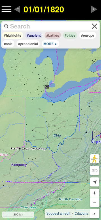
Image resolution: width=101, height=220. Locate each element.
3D (95, 170)
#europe (87, 35)
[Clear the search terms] (94, 26)
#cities (70, 35)
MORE (48, 43)
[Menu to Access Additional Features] (6, 9)
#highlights (12, 35)
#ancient (34, 35)
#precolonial (28, 43)
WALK (94, 158)
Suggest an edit (58, 213)
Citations (81, 213)
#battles (52, 35)
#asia (8, 43)
